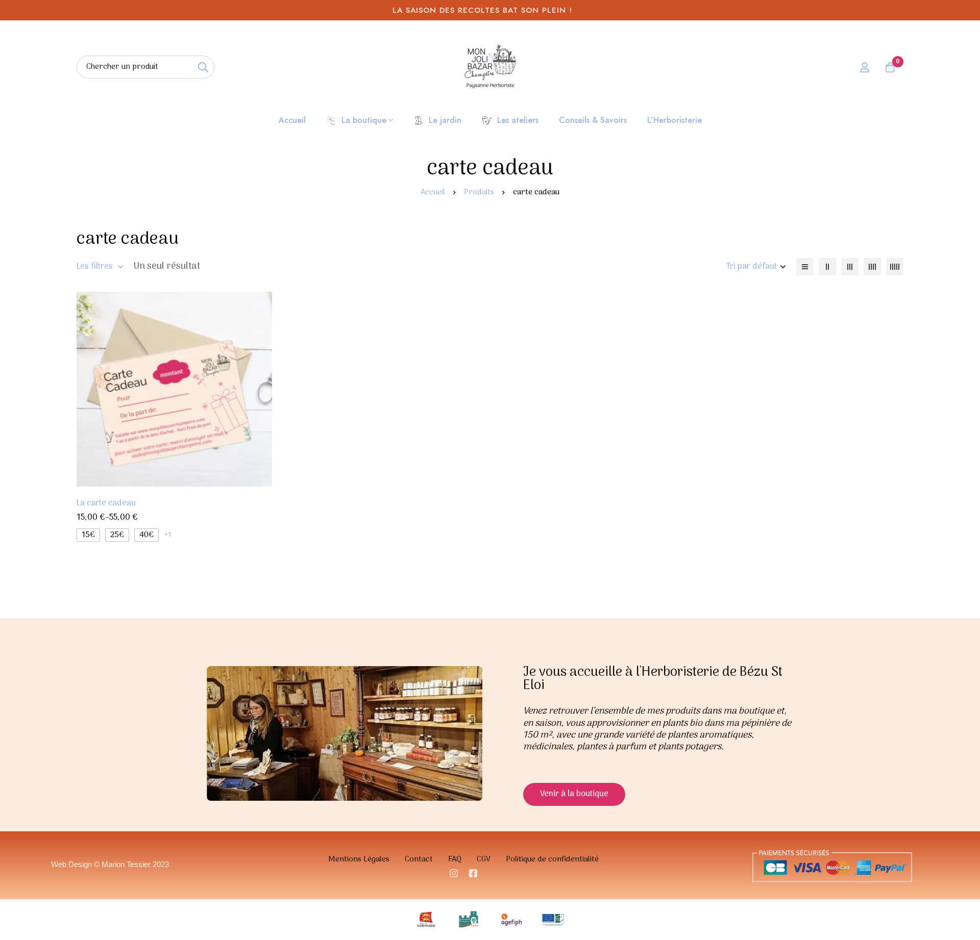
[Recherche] (202, 67)
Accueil (433, 192)
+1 (168, 535)
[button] (574, 794)
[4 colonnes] (872, 266)
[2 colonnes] (827, 266)
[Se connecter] (864, 67)
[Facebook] (473, 873)
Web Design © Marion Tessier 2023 (110, 864)
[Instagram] (453, 873)
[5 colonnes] (894, 266)
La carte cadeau (106, 503)
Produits (479, 192)
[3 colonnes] (850, 266)
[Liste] (805, 266)
